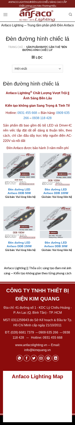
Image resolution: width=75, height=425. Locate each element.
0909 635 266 (48, 332)
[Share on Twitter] (34, 358)
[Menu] (5, 14)
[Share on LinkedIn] (55, 358)
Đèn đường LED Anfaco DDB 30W (55, 244)
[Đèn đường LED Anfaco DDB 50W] (19, 169)
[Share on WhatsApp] (19, 358)
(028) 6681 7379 (23, 332)
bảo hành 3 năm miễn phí (51, 148)
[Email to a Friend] (41, 358)
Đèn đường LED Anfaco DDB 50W (19, 191)
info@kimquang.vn (37, 350)
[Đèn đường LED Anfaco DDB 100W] (55, 169)
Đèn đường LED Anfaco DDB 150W (19, 244)
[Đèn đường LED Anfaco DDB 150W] (19, 222)
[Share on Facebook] (26, 358)
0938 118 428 (42, 118)
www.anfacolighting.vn (31, 345)
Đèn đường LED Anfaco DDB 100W (55, 191)
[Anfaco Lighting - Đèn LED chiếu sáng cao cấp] (37, 15)
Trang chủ (15, 47)
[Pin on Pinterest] (48, 358)
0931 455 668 (27, 112)
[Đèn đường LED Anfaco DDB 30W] (55, 222)
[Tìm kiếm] (70, 14)
